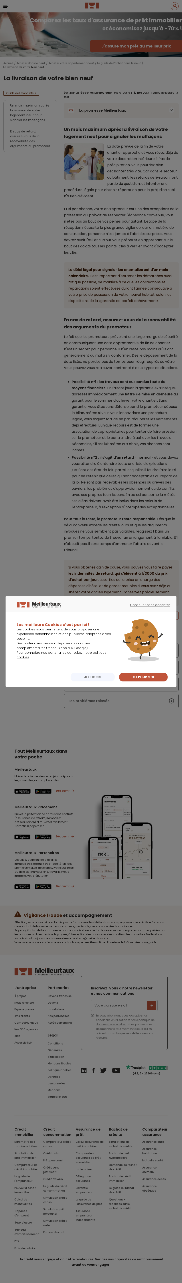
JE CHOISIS (92, 677)
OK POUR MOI (143, 677)
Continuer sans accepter (148, 609)
